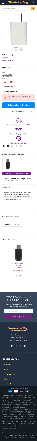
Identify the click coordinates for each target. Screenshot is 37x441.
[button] (18, 111)
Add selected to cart (22, 173)
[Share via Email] (8, 146)
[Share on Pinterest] (20, 146)
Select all (8, 173)
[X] (20, 346)
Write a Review (7, 60)
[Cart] (34, 2)
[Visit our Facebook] (12, 346)
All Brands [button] (8, 384)
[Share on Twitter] (16, 146)
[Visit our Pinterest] (16, 346)
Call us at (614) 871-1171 (18, 341)
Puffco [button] (7, 364)
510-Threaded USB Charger (18, 264)
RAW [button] (6, 369)
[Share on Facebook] (4, 146)
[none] (18, 29)
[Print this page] (12, 146)
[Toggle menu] (2, 2)
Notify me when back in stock (19, 105)
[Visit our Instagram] (25, 346)
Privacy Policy (7, 435)
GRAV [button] (6, 379)
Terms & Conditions (25, 435)
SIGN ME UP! (18, 317)
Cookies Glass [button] (10, 374)
